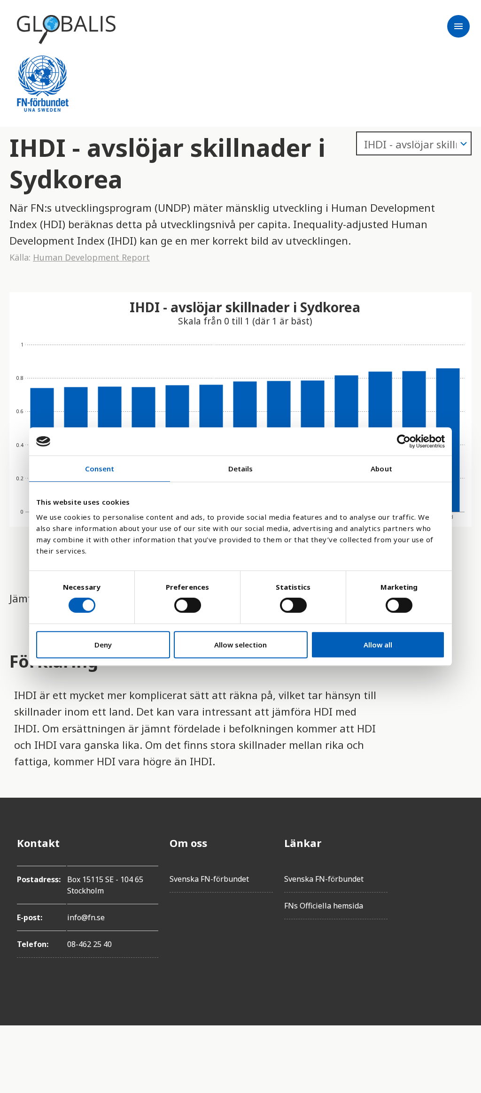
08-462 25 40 (89, 944)
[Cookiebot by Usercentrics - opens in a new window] (404, 441)
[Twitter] (456, 869)
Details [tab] (240, 468)
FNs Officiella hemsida (323, 906)
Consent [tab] (100, 468)
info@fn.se (86, 917)
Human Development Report (91, 257)
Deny (103, 644)
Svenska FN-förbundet (209, 879)
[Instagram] (456, 895)
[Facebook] (456, 842)
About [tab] (381, 468)
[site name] (66, 29)
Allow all (378, 644)
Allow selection (240, 644)
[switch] (187, 605)
